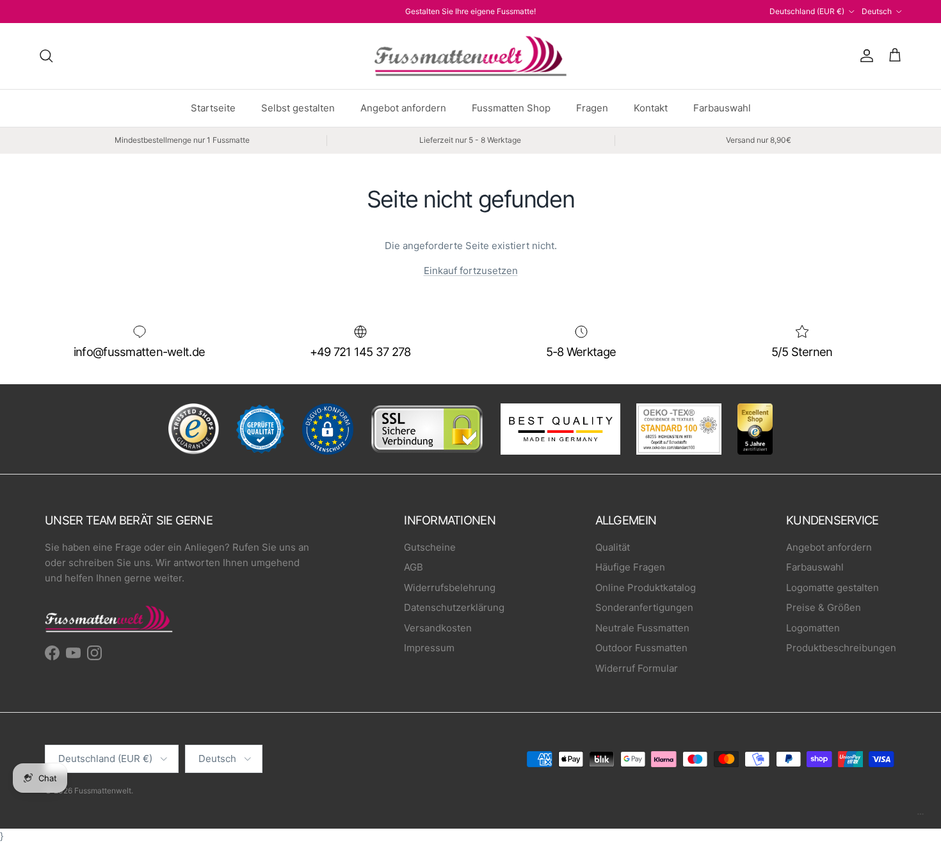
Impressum (429, 648)
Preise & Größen (823, 607)
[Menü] (920, 817)
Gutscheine (430, 547)
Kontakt (651, 108)
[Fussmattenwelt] (470, 56)
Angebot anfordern (403, 108)
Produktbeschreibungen (841, 648)
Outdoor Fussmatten (641, 648)
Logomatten (813, 628)
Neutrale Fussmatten (642, 628)
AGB (413, 567)
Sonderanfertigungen (644, 607)
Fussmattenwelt (102, 790)
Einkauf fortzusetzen (471, 270)
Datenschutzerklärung (454, 607)
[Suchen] (46, 55)
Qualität (612, 547)
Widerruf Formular (636, 668)
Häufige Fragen (630, 567)
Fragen (592, 108)
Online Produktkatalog (645, 587)
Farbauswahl (722, 108)
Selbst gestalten (298, 108)
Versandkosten (438, 628)
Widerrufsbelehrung (449, 587)
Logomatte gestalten (832, 587)
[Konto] (864, 55)
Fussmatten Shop (511, 108)
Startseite (213, 108)
